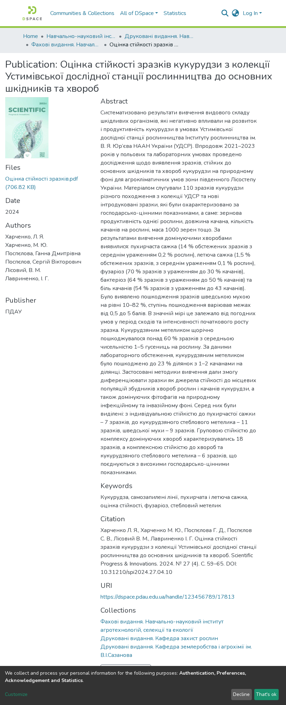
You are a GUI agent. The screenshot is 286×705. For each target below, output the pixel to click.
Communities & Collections (82, 13)
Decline (241, 694)
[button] (235, 13)
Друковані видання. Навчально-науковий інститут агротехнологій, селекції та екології (159, 36)
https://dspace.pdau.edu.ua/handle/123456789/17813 (167, 597)
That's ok (266, 694)
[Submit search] (225, 13)
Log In (250, 13)
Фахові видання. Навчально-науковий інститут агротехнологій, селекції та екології (66, 44)
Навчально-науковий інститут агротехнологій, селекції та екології (81, 36)
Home (30, 36)
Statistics (175, 13)
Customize (16, 694)
